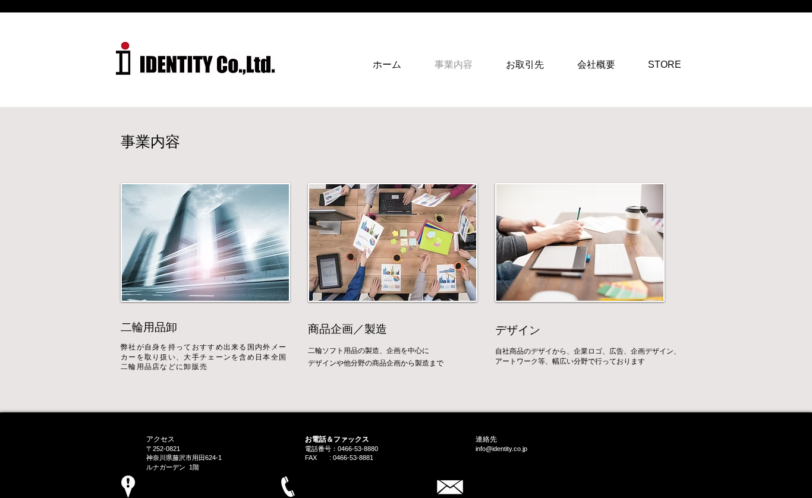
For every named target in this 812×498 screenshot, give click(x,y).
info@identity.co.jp (501, 448)
